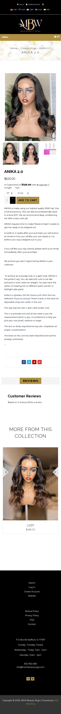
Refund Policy (32, 611)
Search (32, 583)
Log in (21, 4)
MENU (5, 37)
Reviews (30, 381)
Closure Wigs (28, 48)
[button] (32, 184)
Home (13, 48)
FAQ (32, 620)
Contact (32, 624)
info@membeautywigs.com (30, 667)
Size (17, 187)
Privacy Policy (32, 615)
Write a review (35, 402)
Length (8, 187)
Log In (32, 587)
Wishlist (32, 596)
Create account (34, 4)
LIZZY (30, 525)
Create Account (32, 591)
